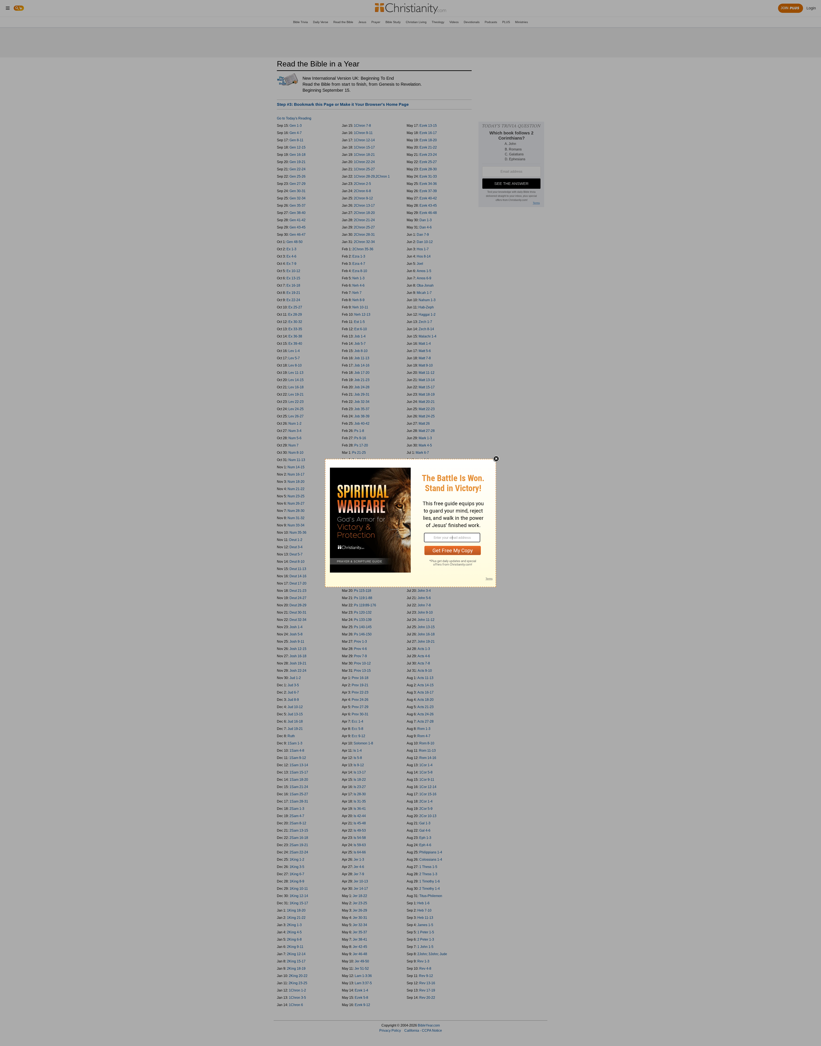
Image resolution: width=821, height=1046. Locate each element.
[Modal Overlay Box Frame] (410, 523)
